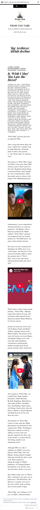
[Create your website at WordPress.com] (20, 2)
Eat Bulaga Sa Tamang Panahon (19, 98)
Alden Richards (13, 86)
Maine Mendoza (23, 113)
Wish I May (16, 129)
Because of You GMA (15, 92)
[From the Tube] (20, 17)
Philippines (12, 70)
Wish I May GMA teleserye (17, 130)
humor (23, 68)
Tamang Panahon (23, 124)
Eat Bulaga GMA (14, 97)
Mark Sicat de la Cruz (19, 117)
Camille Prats (24, 94)
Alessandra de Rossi (22, 89)
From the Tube (20, 25)
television (21, 70)
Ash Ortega (12, 91)
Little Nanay (21, 111)
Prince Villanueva (22, 121)
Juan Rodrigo (22, 110)
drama (17, 67)
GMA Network (18, 102)
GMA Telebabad (13, 105)
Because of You (23, 91)
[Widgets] (16, 6)
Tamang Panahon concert (18, 125)
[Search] (23, 6)
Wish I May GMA (26, 129)
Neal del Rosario (21, 119)
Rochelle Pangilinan (15, 122)
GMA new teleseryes (21, 103)
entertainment (14, 68)
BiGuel (15, 94)
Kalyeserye (12, 111)
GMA (13, 100)
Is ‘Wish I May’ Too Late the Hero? (18, 76)
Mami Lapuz (12, 114)
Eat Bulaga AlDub (23, 95)
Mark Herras (21, 116)
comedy (11, 67)
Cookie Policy (33, 502)
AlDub (22, 86)
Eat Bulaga (12, 95)
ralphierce (26, 84)
